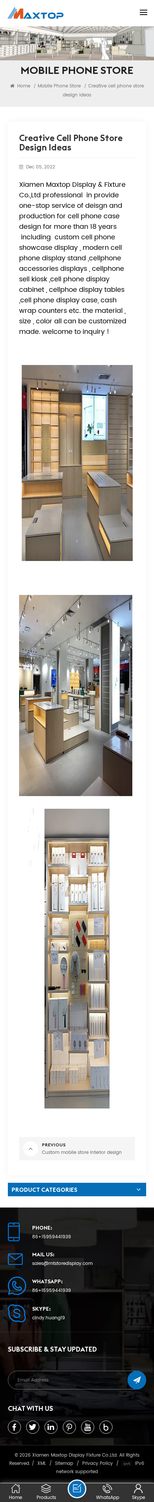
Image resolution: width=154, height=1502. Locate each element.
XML (41, 1463)
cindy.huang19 (48, 1318)
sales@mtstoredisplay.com (62, 1263)
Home (23, 86)
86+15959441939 (51, 1237)
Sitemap (64, 1463)
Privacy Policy (97, 1463)
